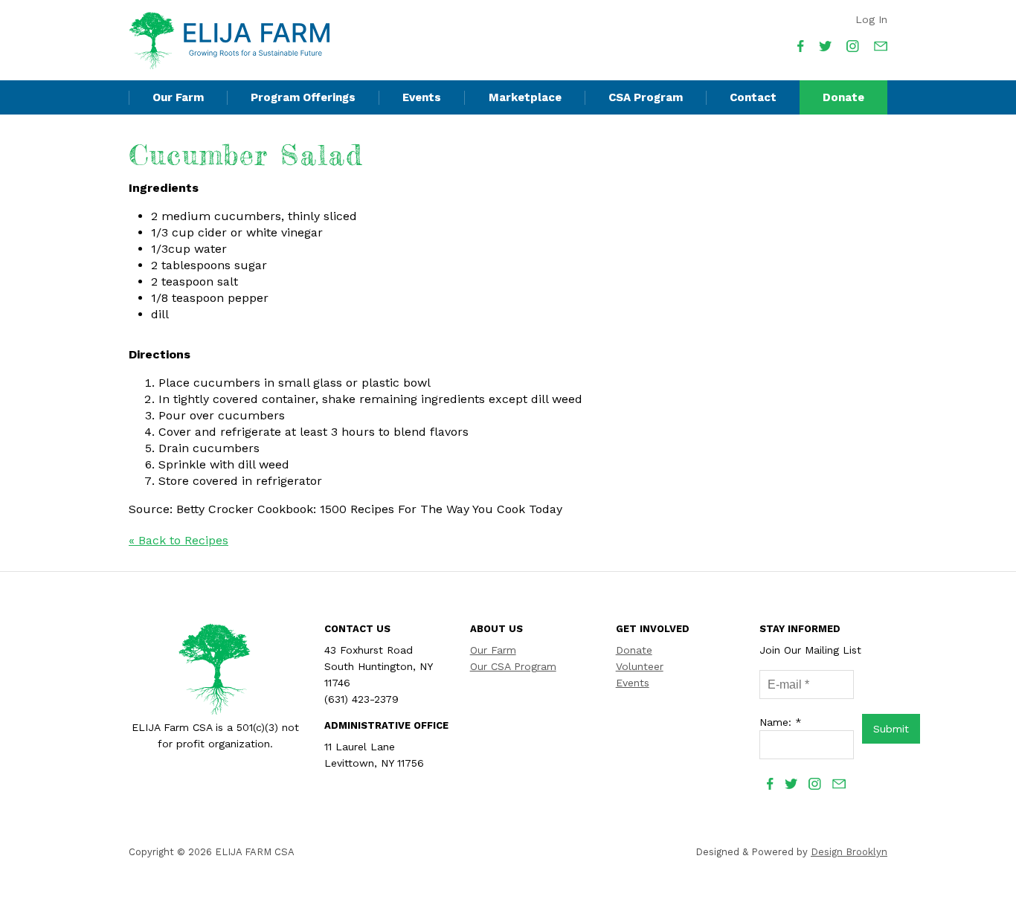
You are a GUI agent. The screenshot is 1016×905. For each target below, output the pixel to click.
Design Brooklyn (849, 851)
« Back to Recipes (178, 540)
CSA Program (645, 97)
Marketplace (525, 97)
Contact (753, 97)
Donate (843, 97)
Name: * (780, 722)
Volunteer (639, 666)
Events (421, 97)
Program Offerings (303, 97)
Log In (871, 19)
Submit (891, 729)
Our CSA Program (513, 666)
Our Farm (178, 97)
